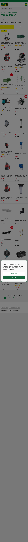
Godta (14, 277)
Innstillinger (14, 273)
